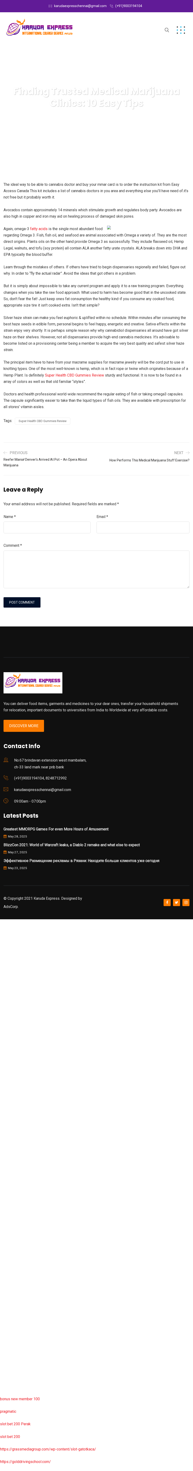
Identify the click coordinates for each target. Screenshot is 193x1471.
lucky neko (8, 1010)
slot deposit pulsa (15, 1349)
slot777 (6, 922)
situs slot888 (11, 1223)
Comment (13, 545)
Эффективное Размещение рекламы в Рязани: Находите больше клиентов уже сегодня (81, 860)
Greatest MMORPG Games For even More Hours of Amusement (56, 829)
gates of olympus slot (18, 1211)
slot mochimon (12, 1198)
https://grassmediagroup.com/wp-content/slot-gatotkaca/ (48, 1449)
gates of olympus (14, 1073)
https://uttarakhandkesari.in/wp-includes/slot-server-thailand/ (51, 1386)
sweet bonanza (12, 972)
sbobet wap (10, 1374)
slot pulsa (8, 1298)
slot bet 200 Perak (15, 1424)
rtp (2, 935)
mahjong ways (11, 1135)
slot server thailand (16, 1236)
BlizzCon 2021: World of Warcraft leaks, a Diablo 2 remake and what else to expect (72, 845)
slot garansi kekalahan (18, 985)
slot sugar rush (12, 1098)
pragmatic (8, 1411)
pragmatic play (12, 997)
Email (102, 516)
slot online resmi (14, 1048)
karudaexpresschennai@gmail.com (80, 6)
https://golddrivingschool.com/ (25, 1461)
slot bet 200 (10, 1436)
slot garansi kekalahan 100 (22, 1085)
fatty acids (39, 229)
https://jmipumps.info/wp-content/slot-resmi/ (38, 1261)
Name (10, 516)
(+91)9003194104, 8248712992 (40, 778)
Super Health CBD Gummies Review (74, 375)
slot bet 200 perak (15, 1248)
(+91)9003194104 (128, 6)
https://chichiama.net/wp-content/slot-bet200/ (38, 1148)
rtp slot (6, 947)
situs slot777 (11, 1022)
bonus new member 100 (20, 1399)
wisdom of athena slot (18, 1110)
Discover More (23, 726)
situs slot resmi (13, 1273)
